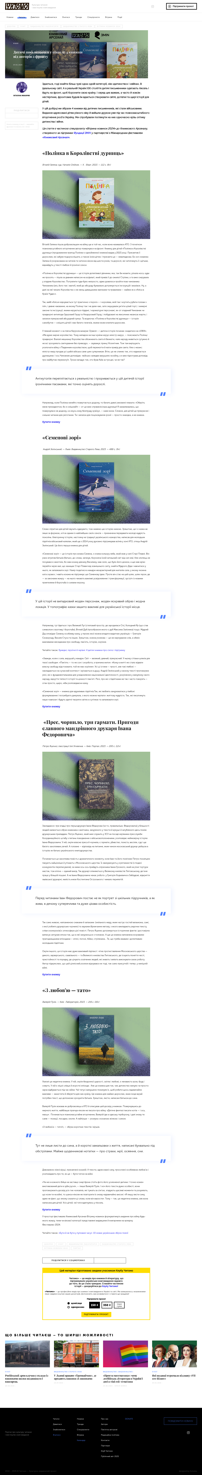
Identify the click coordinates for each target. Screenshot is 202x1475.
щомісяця (76, 1303)
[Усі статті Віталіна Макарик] (21, 88)
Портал (77, 1248)
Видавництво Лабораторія (45, 26)
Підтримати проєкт (96, 1314)
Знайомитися (51, 17)
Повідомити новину (180, 1421)
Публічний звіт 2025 (110, 1456)
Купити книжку (51, 421)
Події (119, 17)
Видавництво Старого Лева (77, 26)
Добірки (11, 26)
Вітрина (108, 17)
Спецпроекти (93, 17)
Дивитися (35, 17)
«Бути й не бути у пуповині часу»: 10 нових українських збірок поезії (93, 1233)
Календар (81, 1440)
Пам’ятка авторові (109, 1429)
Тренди (78, 17)
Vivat (23, 26)
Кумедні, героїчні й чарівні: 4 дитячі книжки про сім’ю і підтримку (92, 650)
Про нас (104, 1419)
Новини (9, 17)
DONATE (129, 1419)
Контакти (105, 1440)
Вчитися (66, 17)
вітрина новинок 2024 (108, 26)
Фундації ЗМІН (82, 132)
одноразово (77, 1307)
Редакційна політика (110, 1435)
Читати (22, 17)
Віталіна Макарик (21, 95)
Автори (104, 1424)
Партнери (105, 1446)
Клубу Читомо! (110, 1286)
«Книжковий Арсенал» (55, 137)
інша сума (119, 1305)
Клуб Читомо (107, 1451)
